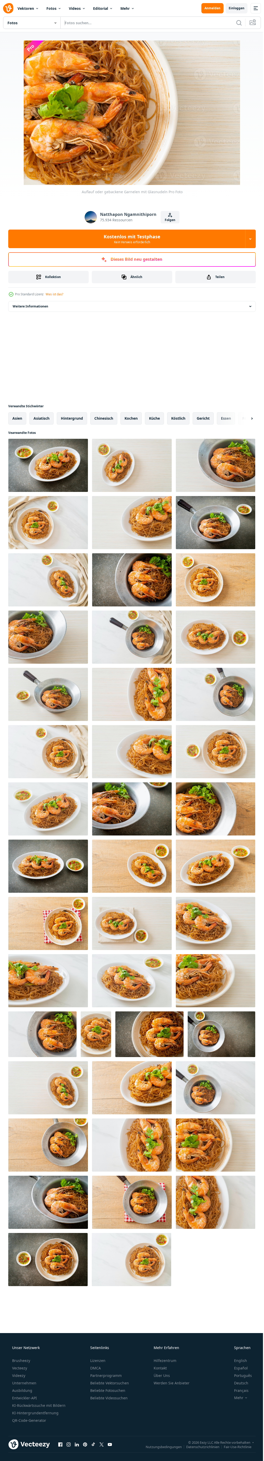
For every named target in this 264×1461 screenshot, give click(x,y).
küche (154, 418)
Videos (75, 8)
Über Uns (161, 1375)
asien (17, 418)
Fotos (51, 8)
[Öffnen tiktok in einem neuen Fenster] (93, 1444)
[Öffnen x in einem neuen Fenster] (102, 1444)
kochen (131, 418)
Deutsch (238, 1383)
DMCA (95, 1368)
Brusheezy (21, 1360)
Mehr (125, 8)
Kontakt (159, 1368)
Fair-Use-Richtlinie (234, 1446)
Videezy (18, 1375)
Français (238, 1390)
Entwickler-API (24, 1397)
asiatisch (42, 418)
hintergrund (72, 418)
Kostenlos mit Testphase (130, 238)
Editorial (100, 8)
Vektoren (26, 8)
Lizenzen (97, 1360)
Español (237, 1368)
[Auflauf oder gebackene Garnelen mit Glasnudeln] (48, 465)
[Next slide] (243, 418)
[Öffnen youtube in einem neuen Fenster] (110, 1444)
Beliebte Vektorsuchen (109, 1383)
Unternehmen (24, 1383)
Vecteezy (19, 1368)
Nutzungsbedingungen (160, 1446)
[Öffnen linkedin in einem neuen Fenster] (77, 1444)
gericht (203, 418)
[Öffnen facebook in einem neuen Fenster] (60, 1444)
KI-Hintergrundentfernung (35, 1412)
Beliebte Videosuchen (108, 1397)
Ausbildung (22, 1390)
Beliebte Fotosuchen (107, 1390)
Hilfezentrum (164, 1360)
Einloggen (233, 8)
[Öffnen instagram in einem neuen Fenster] (69, 1444)
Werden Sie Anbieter (171, 1383)
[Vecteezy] (8, 8)
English (237, 1360)
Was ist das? (54, 294)
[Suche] (235, 23)
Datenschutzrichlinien (199, 1446)
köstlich (178, 418)
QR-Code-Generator (29, 1420)
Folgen (168, 220)
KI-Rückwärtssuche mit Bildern (38, 1405)
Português (240, 1375)
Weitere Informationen (30, 306)
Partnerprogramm (105, 1375)
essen (226, 418)
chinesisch (103, 418)
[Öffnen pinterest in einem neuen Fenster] (85, 1444)
